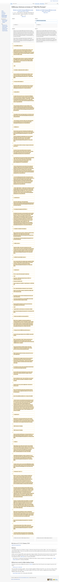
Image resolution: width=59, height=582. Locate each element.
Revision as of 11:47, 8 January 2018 (20, 10)
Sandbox (3, 22)
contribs (26, 11)
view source (30, 10)
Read (33, 3)
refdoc (21, 556)
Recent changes (4, 20)
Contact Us (3, 14)
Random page (4, 21)
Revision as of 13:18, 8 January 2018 (43, 10)
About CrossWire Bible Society (15, 579)
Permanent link (4, 29)
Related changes (5, 26)
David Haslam (20, 11)
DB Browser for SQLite (17, 567)
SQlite (30, 564)
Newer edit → (46, 12)
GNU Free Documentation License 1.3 (24, 577)
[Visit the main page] (5, 4)
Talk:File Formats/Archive (16, 545)
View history (42, 3)
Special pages (4, 27)
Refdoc (43, 11)
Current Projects (4, 17)
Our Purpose (4, 13)
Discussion (15, 3)
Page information (5, 30)
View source (37, 3)
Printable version (5, 28)
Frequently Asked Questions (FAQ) (4, 16)
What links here (4, 25)
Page (11, 3)
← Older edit (23, 16)
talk (24, 11)
